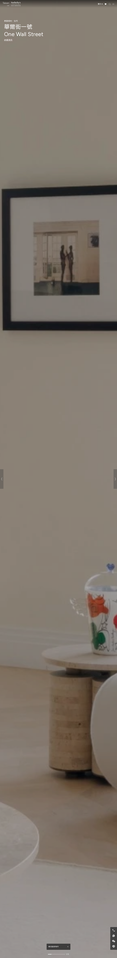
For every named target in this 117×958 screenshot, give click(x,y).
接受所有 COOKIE (71, 485)
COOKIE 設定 (46, 485)
